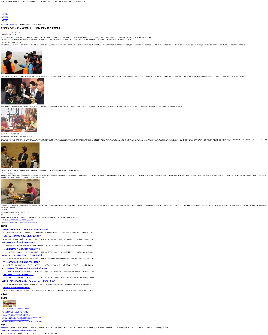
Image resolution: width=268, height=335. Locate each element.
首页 (4, 11)
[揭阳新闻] (11, 9)
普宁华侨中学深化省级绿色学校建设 (16, 288)
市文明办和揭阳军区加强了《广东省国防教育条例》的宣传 (25, 268)
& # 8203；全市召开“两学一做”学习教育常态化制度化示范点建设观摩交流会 (22, 317)
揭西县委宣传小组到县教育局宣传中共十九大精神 (15, 314)
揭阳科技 (5, 16)
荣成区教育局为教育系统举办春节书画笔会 (19, 242)
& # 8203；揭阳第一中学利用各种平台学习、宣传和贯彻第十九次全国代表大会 (22, 321)
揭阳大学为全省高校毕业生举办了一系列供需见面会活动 (17, 312)
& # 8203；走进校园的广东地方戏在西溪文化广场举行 (16, 315)
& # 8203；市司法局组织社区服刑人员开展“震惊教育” (23, 255)
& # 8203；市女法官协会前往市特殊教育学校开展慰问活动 (17, 318)
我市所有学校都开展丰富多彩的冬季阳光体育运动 (21, 262)
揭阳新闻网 (9, 333)
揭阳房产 (5, 19)
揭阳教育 (5, 17)
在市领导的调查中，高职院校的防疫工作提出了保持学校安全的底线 (22, 222)
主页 (7, 24)
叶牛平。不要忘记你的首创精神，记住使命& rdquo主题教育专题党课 (29, 281)
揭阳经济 (5, 14)
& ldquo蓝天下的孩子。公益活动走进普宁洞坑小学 (22, 236)
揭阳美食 (5, 22)
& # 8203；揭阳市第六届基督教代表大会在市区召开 (16, 320)
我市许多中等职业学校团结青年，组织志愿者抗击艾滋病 (19, 220)
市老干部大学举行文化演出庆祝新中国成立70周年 (21, 249)
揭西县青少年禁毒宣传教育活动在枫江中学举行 (15, 311)
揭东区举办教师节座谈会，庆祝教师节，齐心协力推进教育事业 (26, 229)
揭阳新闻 (5, 13)
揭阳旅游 (5, 20)
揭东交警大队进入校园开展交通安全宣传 (18, 275)
